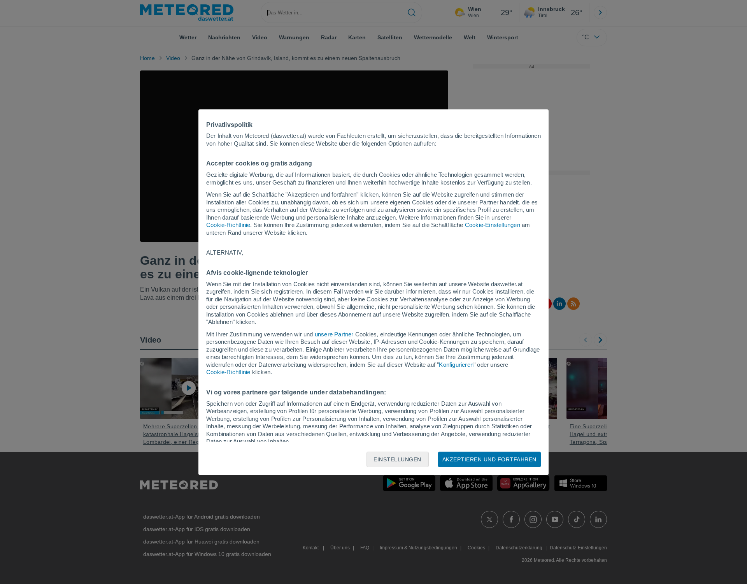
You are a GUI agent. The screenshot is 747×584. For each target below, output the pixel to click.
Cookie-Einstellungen (492, 225)
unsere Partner (334, 334)
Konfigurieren (456, 364)
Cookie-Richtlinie (228, 225)
